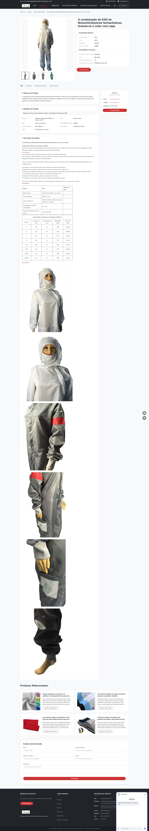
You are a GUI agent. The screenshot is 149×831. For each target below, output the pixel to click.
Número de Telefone (28, 755)
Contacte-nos (105, 5)
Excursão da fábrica (69, 5)
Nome (25, 747)
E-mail (77, 755)
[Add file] (118, 828)
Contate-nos (60, 811)
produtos (29, 12)
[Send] (145, 828)
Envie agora (74, 778)
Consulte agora (114, 110)
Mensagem (26, 764)
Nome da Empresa (80, 747)
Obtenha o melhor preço (51, 708)
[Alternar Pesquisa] (115, 5)
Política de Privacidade (62, 819)
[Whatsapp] (144, 418)
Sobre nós (55, 5)
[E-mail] (144, 413)
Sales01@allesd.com (124, 1)
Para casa (22, 12)
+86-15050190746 (114, 102)
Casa (34, 5)
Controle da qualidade (88, 5)
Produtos (43, 5)
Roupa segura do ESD (39, 12)
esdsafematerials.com (106, 798)
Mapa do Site (60, 815)
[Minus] (145, 794)
